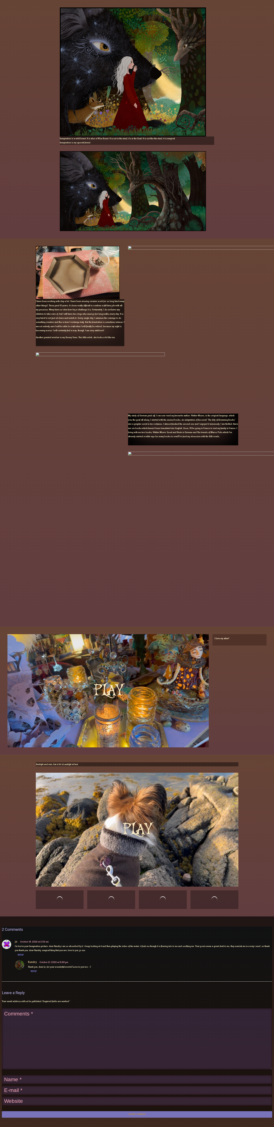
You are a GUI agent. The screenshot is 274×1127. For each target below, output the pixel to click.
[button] (108, 709)
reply (21, 955)
